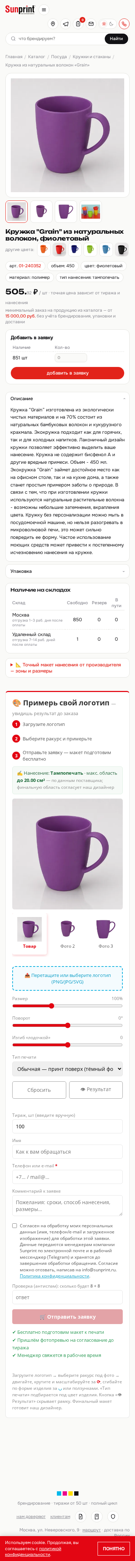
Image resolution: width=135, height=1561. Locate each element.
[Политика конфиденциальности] (113, 1516)
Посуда (59, 57)
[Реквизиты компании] (80, 1516)
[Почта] (91, 23)
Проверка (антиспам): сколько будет (56, 1286)
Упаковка (21, 571)
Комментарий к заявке (36, 1191)
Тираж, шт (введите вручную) (43, 1115)
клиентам (60, 1516)
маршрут (91, 1530)
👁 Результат (95, 1089)
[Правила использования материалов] (97, 1516)
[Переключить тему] (107, 24)
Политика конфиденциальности (54, 1276)
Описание (21, 398)
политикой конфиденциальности (33, 1551)
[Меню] (44, 9)
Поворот (67, 1018)
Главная (13, 57)
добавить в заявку (68, 373)
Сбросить (39, 1089)
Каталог (36, 57)
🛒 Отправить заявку (68, 1316)
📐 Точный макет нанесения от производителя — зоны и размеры (65, 668)
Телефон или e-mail (35, 1166)
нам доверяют (31, 1516)
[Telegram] (65, 23)
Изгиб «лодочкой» (67, 1037)
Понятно (114, 1549)
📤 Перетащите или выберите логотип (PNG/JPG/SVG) (67, 978)
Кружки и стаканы (92, 57)
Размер (67, 998)
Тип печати (24, 1057)
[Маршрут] (53, 23)
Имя (16, 1140)
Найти (116, 39)
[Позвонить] (124, 23)
